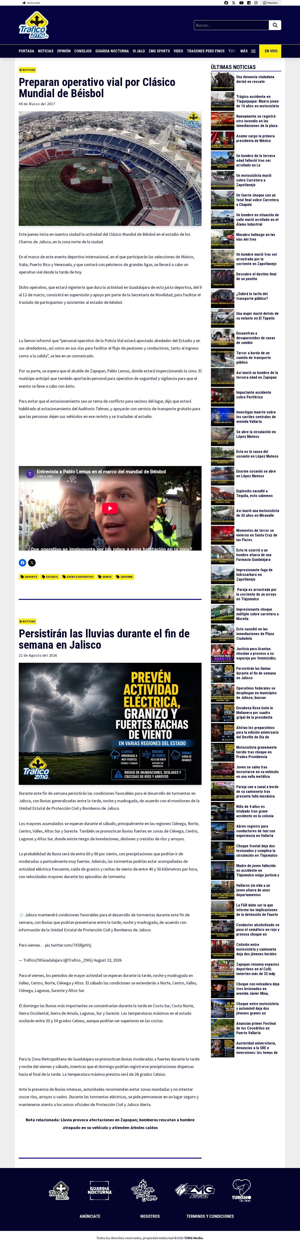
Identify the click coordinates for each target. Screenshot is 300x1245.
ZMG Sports (159, 51)
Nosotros (150, 1216)
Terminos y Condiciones (210, 1216)
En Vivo (271, 51)
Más (244, 51)
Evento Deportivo (80, 576)
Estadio (52, 576)
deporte (31, 576)
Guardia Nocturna (112, 51)
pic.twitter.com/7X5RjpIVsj (68, 945)
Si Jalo (139, 51)
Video (178, 51)
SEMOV (107, 576)
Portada (26, 51)
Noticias (45, 51)
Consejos (83, 51)
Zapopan (126, 576)
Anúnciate (90, 1216)
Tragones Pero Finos (206, 51)
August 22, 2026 (108, 960)
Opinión (64, 51)
